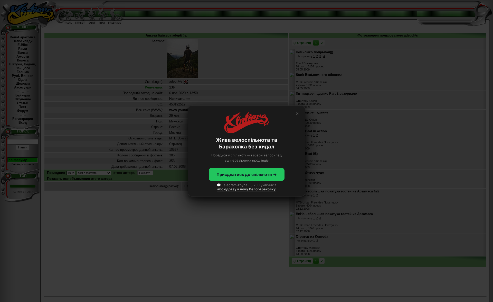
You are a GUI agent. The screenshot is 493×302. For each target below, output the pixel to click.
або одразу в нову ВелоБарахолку (246, 189)
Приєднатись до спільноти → (246, 174)
